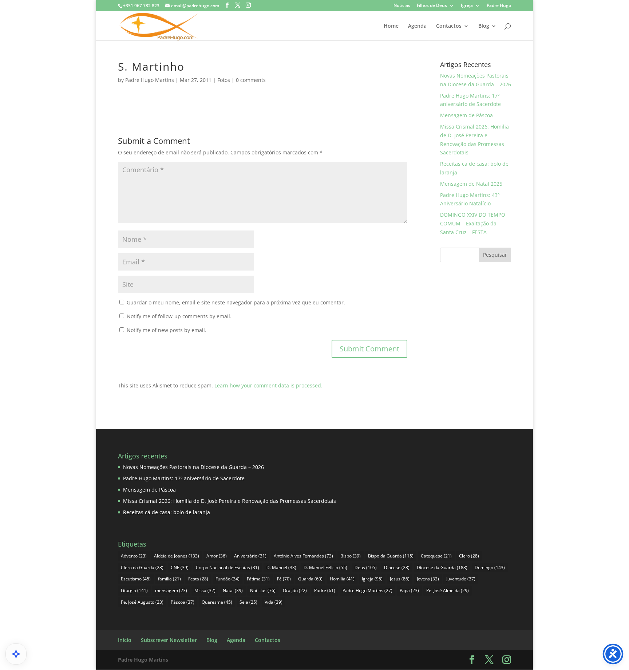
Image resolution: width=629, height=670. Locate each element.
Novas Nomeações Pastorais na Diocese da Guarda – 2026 (193, 467)
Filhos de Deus (432, 5)
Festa (198, 579)
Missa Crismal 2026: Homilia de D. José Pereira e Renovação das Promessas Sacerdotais (229, 500)
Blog (483, 26)
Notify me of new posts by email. (166, 330)
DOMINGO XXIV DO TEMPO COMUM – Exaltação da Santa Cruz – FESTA (472, 223)
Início (124, 639)
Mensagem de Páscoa (466, 115)
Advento (134, 556)
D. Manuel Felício (325, 567)
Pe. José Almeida (447, 590)
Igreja (467, 5)
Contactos (449, 26)
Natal (233, 590)
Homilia (342, 579)
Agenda (417, 26)
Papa (409, 590)
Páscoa (182, 602)
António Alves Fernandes (303, 556)
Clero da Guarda (142, 567)
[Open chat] (16, 654)
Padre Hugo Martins (149, 79)
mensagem (171, 590)
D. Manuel (281, 567)
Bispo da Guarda (391, 556)
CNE (180, 567)
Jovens (428, 579)
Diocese (397, 567)
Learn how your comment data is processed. (268, 385)
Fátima (258, 579)
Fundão (227, 579)
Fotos (223, 79)
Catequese (436, 556)
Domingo (490, 567)
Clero (469, 556)
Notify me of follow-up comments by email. (179, 316)
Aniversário (250, 556)
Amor (216, 556)
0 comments (251, 79)
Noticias (401, 5)
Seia (248, 602)
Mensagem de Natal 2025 (471, 183)
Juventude (460, 579)
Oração (295, 590)
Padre (324, 590)
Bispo (350, 556)
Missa (204, 590)
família (169, 579)
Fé (284, 579)
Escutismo (136, 579)
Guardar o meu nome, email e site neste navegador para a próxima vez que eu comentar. (236, 302)
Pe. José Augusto (142, 602)
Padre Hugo (499, 5)
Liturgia (134, 590)
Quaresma (217, 602)
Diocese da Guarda (442, 567)
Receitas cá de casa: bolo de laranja (166, 512)
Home (391, 26)
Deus (366, 567)
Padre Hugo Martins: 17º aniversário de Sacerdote (184, 478)
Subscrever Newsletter (169, 639)
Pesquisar (495, 254)
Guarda (310, 579)
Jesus (400, 579)
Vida (273, 602)
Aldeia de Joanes (176, 556)
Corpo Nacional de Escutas (227, 567)
